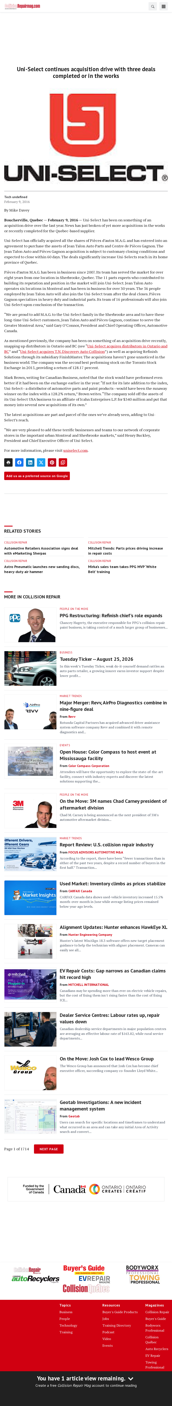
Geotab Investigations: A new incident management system (100, 1105)
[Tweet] (41, 462)
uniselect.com (75, 450)
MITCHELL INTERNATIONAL (88, 985)
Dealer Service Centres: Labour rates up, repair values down (110, 1018)
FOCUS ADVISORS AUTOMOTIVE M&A (95, 852)
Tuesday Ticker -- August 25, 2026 (96, 659)
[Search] (153, 6)
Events (65, 745)
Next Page (49, 1149)
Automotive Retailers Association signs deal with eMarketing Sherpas (41, 551)
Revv (72, 716)
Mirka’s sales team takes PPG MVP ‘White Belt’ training (122, 569)
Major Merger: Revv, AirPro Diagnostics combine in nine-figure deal (113, 705)
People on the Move (74, 609)
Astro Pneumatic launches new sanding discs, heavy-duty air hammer (41, 569)
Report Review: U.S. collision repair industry (106, 844)
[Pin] (52, 462)
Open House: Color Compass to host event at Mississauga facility (108, 755)
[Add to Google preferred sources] (63, 462)
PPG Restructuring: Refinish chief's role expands (111, 615)
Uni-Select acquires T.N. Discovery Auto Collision (62, 351)
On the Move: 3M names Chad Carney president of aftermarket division (113, 804)
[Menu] (163, 6)
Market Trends (71, 696)
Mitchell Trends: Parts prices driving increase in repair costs (125, 551)
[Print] (8, 462)
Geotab (74, 1116)
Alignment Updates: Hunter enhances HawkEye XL (113, 927)
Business (66, 652)
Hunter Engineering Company (90, 934)
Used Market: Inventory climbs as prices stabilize (112, 883)
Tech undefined (15, 197)
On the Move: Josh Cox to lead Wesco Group (107, 1058)
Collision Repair (15, 542)
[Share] (19, 462)
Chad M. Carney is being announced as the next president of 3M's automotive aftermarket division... (109, 817)
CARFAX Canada (80, 891)
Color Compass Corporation (88, 766)
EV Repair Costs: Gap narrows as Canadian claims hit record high (113, 973)
